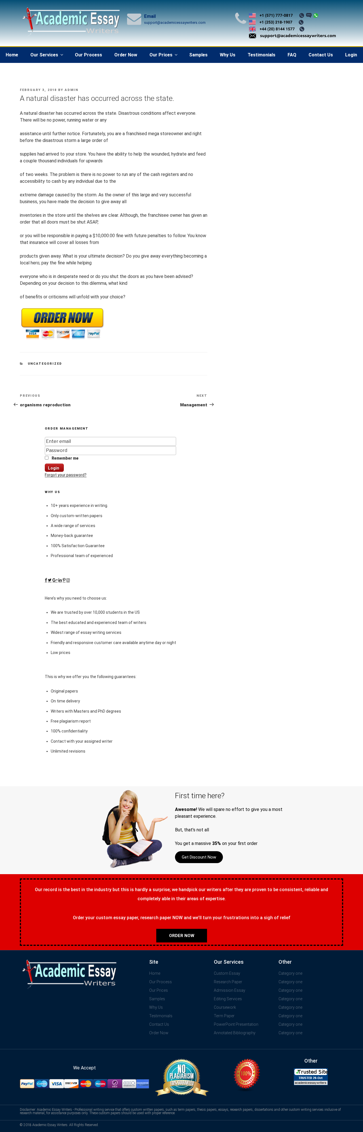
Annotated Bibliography (235, 1033)
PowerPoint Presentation (236, 1024)
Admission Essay (229, 990)
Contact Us (321, 55)
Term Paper (224, 1016)
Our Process (88, 55)
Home (12, 55)
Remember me (65, 458)
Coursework (225, 1007)
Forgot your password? (65, 475)
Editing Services (228, 999)
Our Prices (160, 55)
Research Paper (228, 982)
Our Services (44, 55)
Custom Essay (227, 973)
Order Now (125, 55)
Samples (198, 55)
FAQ (292, 55)
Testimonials (261, 55)
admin (71, 90)
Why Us (227, 55)
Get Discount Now (199, 857)
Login (351, 55)
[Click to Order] (62, 339)
